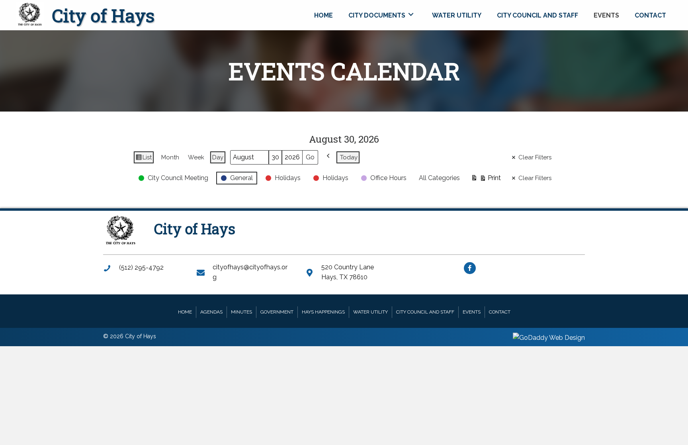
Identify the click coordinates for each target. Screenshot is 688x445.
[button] (470, 268)
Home (185, 312)
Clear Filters (534, 157)
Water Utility (370, 312)
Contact (499, 312)
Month (170, 157)
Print (486, 179)
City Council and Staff (425, 312)
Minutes (241, 312)
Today (349, 157)
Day (217, 157)
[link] (323, 14)
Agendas (211, 312)
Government (276, 312)
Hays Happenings (323, 312)
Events (472, 312)
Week (196, 157)
